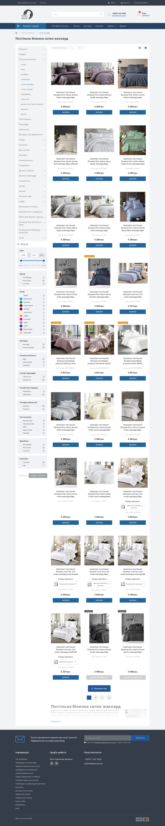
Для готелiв (24, 150)
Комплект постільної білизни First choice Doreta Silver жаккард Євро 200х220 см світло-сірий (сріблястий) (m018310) (66, 430)
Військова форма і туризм (31, 217)
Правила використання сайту (105, 742)
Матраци (23, 155)
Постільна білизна (28, 33)
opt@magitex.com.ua (93, 763)
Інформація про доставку (25, 762)
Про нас (43, 3)
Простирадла (25, 119)
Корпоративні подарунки (30, 211)
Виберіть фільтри (38, 475)
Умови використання (24, 773)
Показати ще (100, 688)
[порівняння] (77, 60)
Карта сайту (20, 801)
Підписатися (140, 738)
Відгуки (123, 26)
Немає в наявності (99, 677)
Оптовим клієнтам (60, 26)
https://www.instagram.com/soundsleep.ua (56, 763)
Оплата (76, 26)
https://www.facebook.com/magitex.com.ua (52, 763)
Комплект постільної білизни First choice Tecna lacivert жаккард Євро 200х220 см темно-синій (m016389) (99, 297)
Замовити (146, 15)
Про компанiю (21, 759)
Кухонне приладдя (27, 175)
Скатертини (24, 181)
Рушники (23, 145)
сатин (23, 64)
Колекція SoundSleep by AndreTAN (29, 231)
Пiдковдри (24, 124)
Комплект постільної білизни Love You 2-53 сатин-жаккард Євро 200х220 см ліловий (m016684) (133, 297)
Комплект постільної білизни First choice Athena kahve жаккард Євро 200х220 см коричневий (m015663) (66, 97)
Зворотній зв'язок (22, 794)
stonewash (25, 79)
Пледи (22, 139)
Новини (110, 26)
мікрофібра (26, 94)
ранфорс (24, 74)
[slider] (21, 260)
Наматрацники (26, 160)
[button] (141, 3)
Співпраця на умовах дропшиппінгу (30, 784)
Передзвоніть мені (119, 15)
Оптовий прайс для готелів (26, 780)
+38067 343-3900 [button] (92, 759)
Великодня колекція (28, 206)
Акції (21, 238)
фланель (24, 109)
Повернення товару (23, 798)
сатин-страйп (27, 89)
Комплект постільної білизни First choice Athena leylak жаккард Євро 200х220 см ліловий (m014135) (99, 97)
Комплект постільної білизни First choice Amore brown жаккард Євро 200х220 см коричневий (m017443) (99, 652)
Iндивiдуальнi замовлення (26, 770)
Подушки (23, 49)
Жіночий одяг (25, 196)
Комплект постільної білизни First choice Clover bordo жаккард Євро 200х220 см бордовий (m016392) (132, 652)
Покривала (24, 165)
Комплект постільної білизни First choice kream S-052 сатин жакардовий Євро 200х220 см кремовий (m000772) (99, 430)
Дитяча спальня (26, 170)
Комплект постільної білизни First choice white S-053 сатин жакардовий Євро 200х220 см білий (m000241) (99, 496)
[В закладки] (77, 56)
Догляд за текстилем (24, 791)
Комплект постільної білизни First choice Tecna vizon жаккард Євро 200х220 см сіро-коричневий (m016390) (65, 496)
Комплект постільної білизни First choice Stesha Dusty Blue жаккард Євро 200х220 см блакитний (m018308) (133, 230)
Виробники (20, 805)
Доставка (88, 26)
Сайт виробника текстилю (26, 3)
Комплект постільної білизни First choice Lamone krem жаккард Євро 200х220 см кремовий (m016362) (132, 430)
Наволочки (24, 129)
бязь (23, 69)
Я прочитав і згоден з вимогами (108, 742)
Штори (22, 186)
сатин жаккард (27, 84)
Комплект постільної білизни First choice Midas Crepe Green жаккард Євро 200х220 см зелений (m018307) (133, 164)
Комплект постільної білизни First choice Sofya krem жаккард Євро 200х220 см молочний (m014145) (99, 230)
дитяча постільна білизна (32, 104)
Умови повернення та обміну (27, 777)
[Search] (101, 14)
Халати (22, 191)
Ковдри (22, 54)
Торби (22, 201)
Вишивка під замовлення (31, 134)
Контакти (99, 26)
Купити (65, 112)
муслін (24, 114)
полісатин (25, 99)
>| (109, 698)
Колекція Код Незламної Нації (30, 223)
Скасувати (23, 475)
